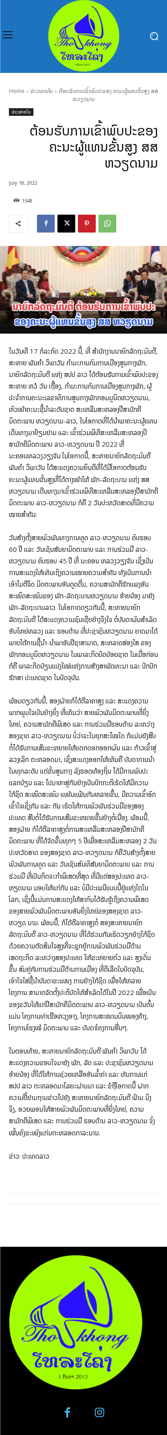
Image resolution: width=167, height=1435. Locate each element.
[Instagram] (100, 1413)
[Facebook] (46, 224)
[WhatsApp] (107, 224)
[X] (66, 224)
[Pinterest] (87, 224)
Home (16, 91)
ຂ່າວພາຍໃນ (41, 91)
